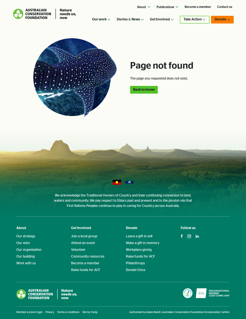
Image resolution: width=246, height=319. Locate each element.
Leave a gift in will (139, 236)
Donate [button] (220, 19)
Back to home (144, 90)
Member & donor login (29, 312)
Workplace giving (139, 250)
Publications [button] (166, 7)
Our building (25, 256)
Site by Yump (89, 312)
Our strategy (25, 236)
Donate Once (135, 270)
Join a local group (84, 236)
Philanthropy (135, 263)
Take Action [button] (193, 19)
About (21, 228)
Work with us (26, 263)
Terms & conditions (68, 312)
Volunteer (78, 250)
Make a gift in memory (142, 243)
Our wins (23, 243)
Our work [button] (99, 19)
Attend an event (83, 243)
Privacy (50, 312)
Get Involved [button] (160, 19)
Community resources (87, 256)
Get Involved (81, 228)
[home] (46, 294)
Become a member (198, 6)
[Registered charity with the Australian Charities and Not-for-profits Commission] (188, 294)
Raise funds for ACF (85, 270)
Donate (131, 228)
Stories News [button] (128, 19)
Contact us (224, 6)
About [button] (142, 7)
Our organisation (29, 250)
